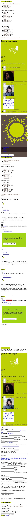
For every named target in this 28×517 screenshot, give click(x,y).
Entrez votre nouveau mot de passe (8, 452)
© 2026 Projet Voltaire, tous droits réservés (10, 38)
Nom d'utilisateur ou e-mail (7, 429)
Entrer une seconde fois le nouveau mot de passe (12, 481)
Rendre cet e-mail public (21, 472)
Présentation (6, 147)
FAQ (4, 148)
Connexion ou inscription (6, 156)
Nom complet (4, 460)
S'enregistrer (10, 433)
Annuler (2, 270)
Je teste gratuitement (10, 243)
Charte (4, 151)
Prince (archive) (8, 13)
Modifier (2, 269)
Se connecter (10, 442)
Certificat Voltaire (19, 350)
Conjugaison (6, 210)
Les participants (7, 6)
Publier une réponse (5, 348)
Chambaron (7, 16)
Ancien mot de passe (5, 478)
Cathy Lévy (7, 21)
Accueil (2, 195)
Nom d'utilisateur (5, 436)
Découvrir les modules (10, 319)
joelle (5, 12)
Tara (5, 15)
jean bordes (7, 20)
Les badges (6, 5)
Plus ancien (6, 254)
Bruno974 (6, 35)
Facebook (22, 466)
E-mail (23, 436)
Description (3, 475)
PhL (5, 19)
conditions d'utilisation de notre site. (11, 446)
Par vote (5, 252)
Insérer (2, 515)
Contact (5, 149)
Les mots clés (6, 7)
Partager (5, 229)
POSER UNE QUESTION (6, 1)
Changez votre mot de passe (20, 458)
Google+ (16, 469)
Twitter (15, 467)
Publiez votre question (5, 502)
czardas (6, 17)
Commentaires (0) (7, 231)
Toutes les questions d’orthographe (11, 3)
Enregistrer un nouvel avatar (7, 458)
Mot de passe (4, 430)
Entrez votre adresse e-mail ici (7, 448)
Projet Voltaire (9, 350)
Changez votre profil (5, 459)
